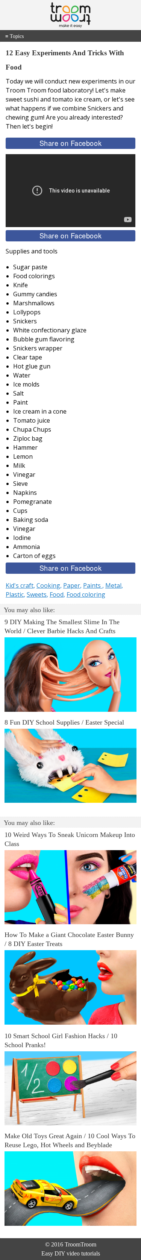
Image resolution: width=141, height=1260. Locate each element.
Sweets (37, 594)
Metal (113, 585)
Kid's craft (19, 585)
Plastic (15, 594)
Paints (92, 585)
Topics (14, 36)
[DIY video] (70, 15)
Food (57, 594)
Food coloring (86, 594)
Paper (71, 585)
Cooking (48, 585)
